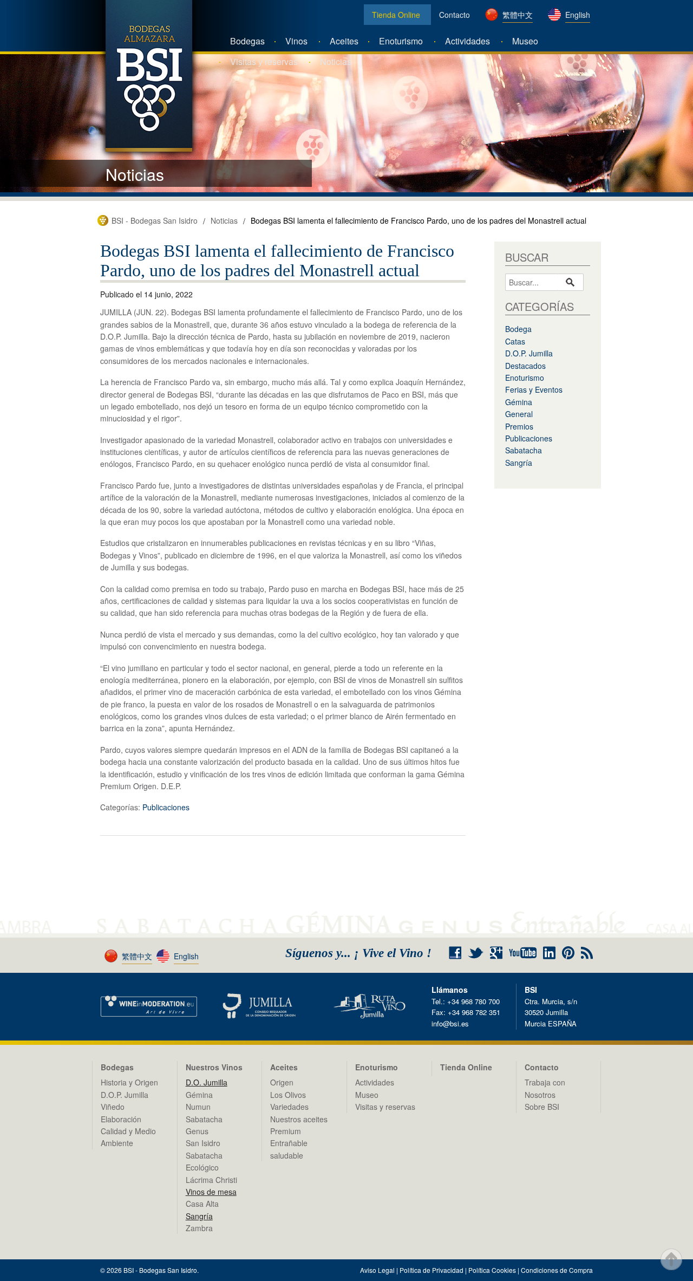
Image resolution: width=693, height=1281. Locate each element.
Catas (515, 341)
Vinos (296, 41)
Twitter (475, 952)
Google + (500, 953)
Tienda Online (396, 14)
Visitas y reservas (264, 61)
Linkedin (549, 952)
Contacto (454, 14)
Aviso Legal (377, 1270)
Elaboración (121, 1119)
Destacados (525, 365)
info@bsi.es (450, 1023)
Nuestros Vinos (214, 1067)
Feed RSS (587, 953)
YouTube (523, 952)
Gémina (518, 401)
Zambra (199, 1228)
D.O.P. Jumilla (529, 353)
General (519, 413)
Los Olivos (288, 1094)
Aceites (344, 41)
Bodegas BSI (149, 76)
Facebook (455, 952)
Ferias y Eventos (534, 389)
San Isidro (203, 1142)
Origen (281, 1082)
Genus (197, 1131)
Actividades (467, 41)
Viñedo (113, 1106)
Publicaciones (165, 807)
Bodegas (247, 41)
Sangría (518, 462)
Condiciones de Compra (557, 1270)
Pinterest (568, 952)
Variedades (289, 1106)
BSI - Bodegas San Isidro (155, 220)
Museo (525, 41)
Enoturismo (401, 41)
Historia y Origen (129, 1082)
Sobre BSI (542, 1106)
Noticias (335, 61)
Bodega (518, 328)
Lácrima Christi (211, 1179)
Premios (519, 426)
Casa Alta (202, 1203)
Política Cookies (492, 1270)
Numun (198, 1106)
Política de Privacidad (431, 1270)
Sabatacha (523, 450)
